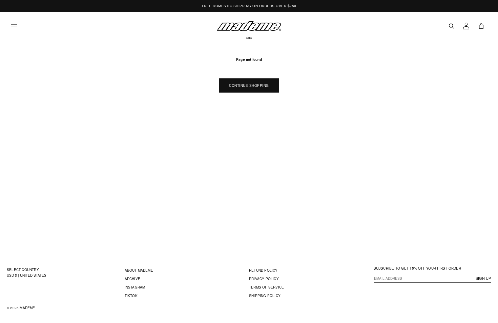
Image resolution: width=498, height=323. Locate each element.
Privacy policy (264, 278)
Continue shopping (249, 85)
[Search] (451, 26)
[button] (14, 26)
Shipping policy (265, 295)
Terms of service (266, 287)
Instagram (135, 287)
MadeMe (27, 307)
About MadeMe (139, 270)
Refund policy (263, 270)
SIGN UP (483, 278)
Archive (132, 278)
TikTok (131, 295)
